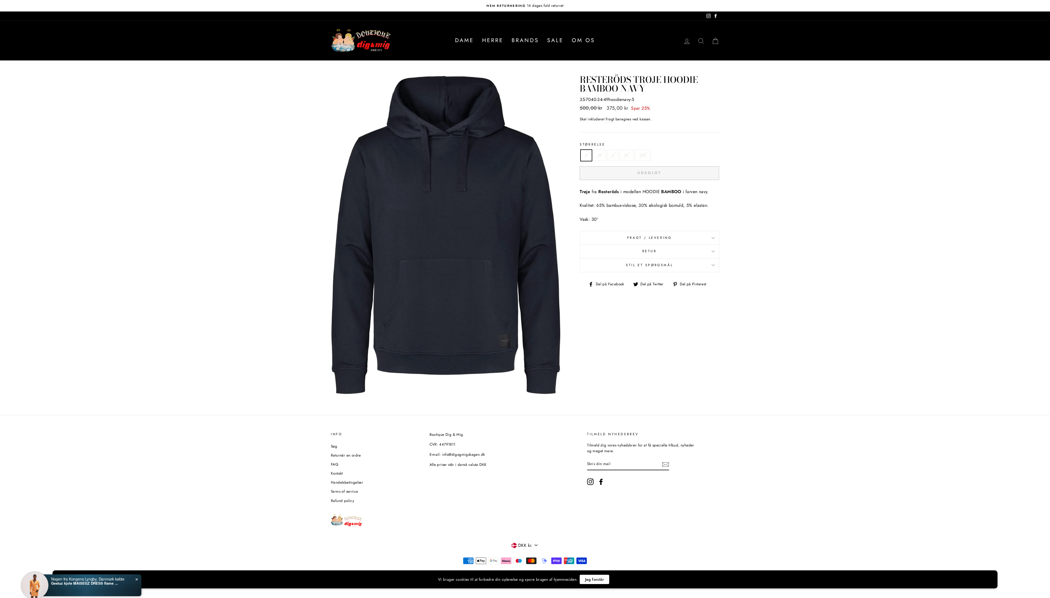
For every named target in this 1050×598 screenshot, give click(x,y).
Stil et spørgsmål (649, 265)
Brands (525, 40)
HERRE (492, 40)
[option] (525, 6)
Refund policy (342, 500)
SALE (555, 40)
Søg (334, 446)
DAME (464, 40)
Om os (583, 40)
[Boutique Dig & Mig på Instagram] (590, 481)
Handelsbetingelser (347, 482)
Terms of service (344, 491)
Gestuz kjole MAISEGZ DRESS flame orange (85, 577)
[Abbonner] (665, 464)
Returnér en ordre (346, 455)
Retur (649, 251)
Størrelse (592, 144)
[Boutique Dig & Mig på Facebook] (601, 481)
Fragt (610, 119)
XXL (642, 155)
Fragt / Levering (649, 237)
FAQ (334, 464)
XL (626, 155)
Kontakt (337, 473)
